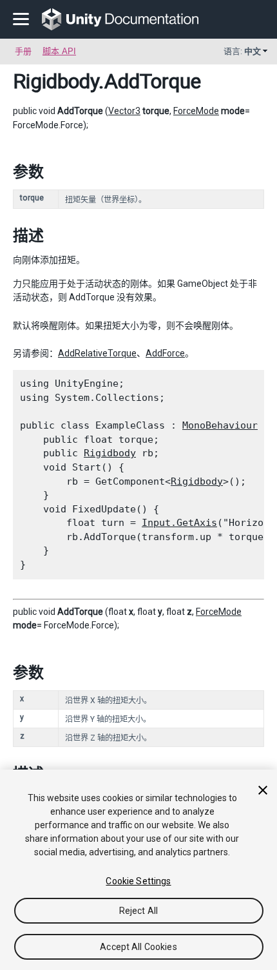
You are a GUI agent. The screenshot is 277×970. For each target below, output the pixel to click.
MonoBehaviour (220, 425)
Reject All (138, 911)
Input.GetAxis (179, 523)
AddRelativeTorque (97, 353)
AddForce (165, 353)
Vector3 (124, 111)
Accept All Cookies (138, 947)
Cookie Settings (138, 881)
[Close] (263, 790)
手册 (23, 51)
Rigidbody (56, 81)
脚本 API (59, 51)
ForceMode (196, 111)
